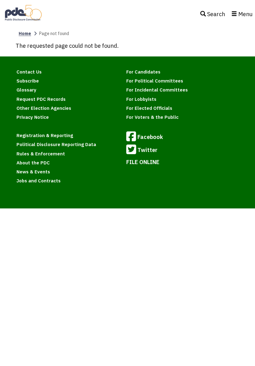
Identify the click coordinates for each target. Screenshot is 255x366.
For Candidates (143, 72)
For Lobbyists (141, 99)
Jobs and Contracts (38, 181)
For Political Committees (154, 81)
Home (25, 33)
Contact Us (29, 72)
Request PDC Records (41, 99)
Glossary (26, 90)
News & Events (33, 172)
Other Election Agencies (43, 108)
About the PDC (33, 163)
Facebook (150, 137)
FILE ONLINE (143, 162)
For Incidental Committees (157, 90)
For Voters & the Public (152, 117)
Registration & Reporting (44, 135)
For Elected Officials (149, 108)
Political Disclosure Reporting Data (56, 144)
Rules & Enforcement (40, 154)
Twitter (147, 150)
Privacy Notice (32, 117)
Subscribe (27, 81)
